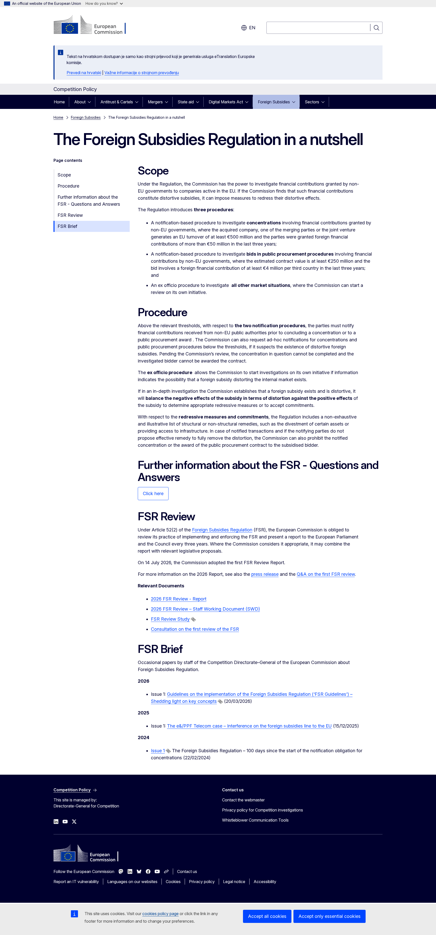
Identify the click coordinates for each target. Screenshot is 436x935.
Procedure (68, 186)
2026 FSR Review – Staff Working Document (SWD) (205, 609)
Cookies (173, 881)
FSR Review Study (170, 619)
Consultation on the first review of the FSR (195, 629)
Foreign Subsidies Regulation (222, 529)
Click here (153, 493)
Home (59, 101)
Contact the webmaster (243, 799)
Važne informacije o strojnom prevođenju (141, 72)
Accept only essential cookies (329, 916)
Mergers (155, 101)
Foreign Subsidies (274, 101)
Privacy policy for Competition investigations (262, 809)
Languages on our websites (132, 881)
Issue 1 (158, 750)
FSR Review (70, 215)
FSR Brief (67, 226)
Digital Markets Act (226, 101)
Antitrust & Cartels (116, 101)
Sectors (312, 101)
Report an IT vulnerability (76, 881)
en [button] (252, 27)
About (80, 101)
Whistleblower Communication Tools (255, 820)
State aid (186, 101)
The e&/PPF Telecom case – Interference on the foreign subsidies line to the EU (249, 726)
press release (265, 574)
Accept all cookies (267, 916)
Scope (64, 174)
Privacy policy (202, 881)
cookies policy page (160, 913)
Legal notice (234, 881)
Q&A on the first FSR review (326, 574)
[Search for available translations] (193, 619)
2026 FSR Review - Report (178, 598)
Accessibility (265, 881)
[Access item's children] (91, 102)
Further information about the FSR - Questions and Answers (89, 200)
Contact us (187, 871)
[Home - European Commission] (94, 25)
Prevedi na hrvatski (84, 72)
